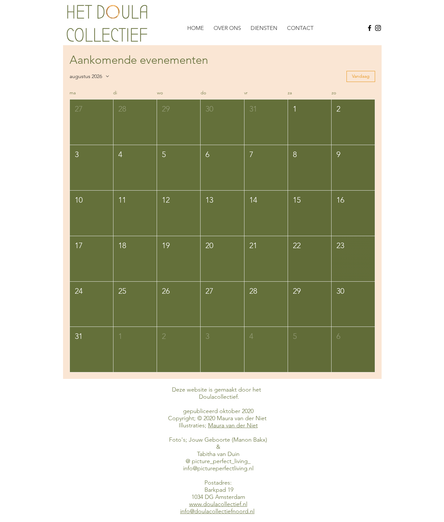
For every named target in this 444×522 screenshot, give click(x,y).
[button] (91, 122)
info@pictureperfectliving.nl (218, 468)
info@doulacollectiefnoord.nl (217, 511)
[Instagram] (378, 28)
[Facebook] (369, 28)
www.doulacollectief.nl (218, 504)
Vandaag (361, 76)
